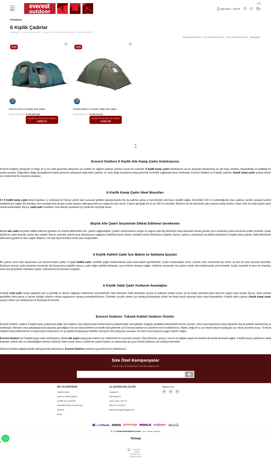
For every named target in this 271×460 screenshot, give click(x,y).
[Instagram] (177, 391)
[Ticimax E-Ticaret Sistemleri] (135, 438)
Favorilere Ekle (66, 44)
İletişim (60, 409)
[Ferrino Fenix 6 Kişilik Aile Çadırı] (39, 73)
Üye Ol (236, 9)
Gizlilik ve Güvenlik (66, 401)
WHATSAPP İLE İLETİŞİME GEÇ (5, 438)
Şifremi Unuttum (117, 405)
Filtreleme (16, 19)
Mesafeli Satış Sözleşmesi (70, 405)
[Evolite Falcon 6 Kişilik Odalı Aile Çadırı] (103, 73)
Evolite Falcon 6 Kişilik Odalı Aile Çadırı (95, 109)
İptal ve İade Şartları (67, 396)
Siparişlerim (115, 396)
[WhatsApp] (170, 391)
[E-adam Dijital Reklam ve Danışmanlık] (135, 453)
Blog (59, 414)
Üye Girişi (225, 9)
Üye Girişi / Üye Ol (118, 401)
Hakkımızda (63, 392)
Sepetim (113, 392)
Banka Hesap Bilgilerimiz (122, 409)
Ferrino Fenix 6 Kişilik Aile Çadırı (27, 109)
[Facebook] (164, 391)
